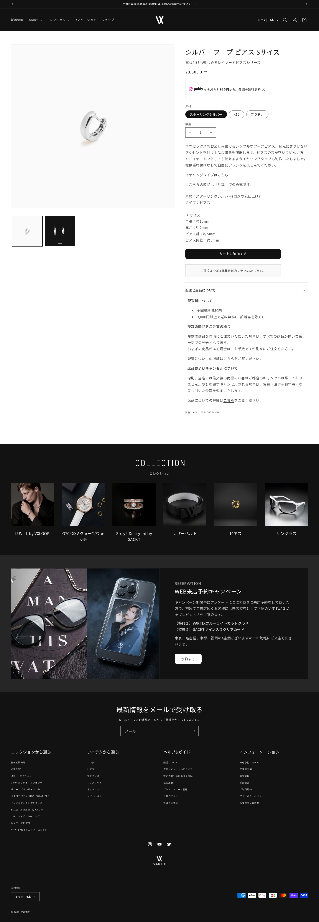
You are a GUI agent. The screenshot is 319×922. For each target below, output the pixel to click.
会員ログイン (170, 796)
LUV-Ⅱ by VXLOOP (22, 775)
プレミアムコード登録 (175, 789)
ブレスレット (94, 782)
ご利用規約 (246, 789)
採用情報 (245, 782)
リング (91, 762)
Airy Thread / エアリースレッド (29, 829)
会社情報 (245, 775)
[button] (35, 19)
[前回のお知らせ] (12, 4)
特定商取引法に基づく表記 (178, 775)
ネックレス (93, 789)
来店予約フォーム (249, 762)
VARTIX (25, 912)
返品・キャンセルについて (178, 769)
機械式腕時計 (18, 762)
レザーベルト (94, 796)
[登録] (193, 731)
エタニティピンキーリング (25, 816)
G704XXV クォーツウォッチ (27, 782)
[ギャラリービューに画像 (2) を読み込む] (60, 231)
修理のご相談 (170, 802)
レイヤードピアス (20, 823)
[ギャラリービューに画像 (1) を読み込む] (27, 231)
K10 (236, 114)
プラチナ (257, 114)
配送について (170, 762)
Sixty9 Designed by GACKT (27, 809)
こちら (229, 358)
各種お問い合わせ (249, 802)
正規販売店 (246, 769)
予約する (188, 658)
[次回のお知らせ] (306, 4)
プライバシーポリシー (252, 796)
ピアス (91, 769)
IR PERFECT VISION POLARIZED (30, 796)
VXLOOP (16, 769)
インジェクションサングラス (27, 802)
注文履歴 (168, 782)
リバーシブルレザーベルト (25, 789)
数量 (188, 124)
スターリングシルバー (206, 114)
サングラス (93, 775)
